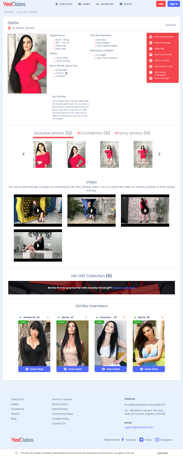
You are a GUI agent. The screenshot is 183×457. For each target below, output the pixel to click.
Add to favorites (162, 60)
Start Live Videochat (164, 36)
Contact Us (59, 423)
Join (161, 4)
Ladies (15, 404)
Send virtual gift (162, 78)
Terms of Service (62, 399)
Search (15, 414)
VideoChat (17, 399)
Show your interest (163, 54)
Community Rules (62, 414)
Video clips (160, 48)
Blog (13, 418)
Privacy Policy (60, 404)
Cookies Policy (60, 418)
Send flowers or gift (164, 66)
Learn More (163, 453)
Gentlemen (17, 409)
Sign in (174, 4)
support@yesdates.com (139, 427)
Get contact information (160, 72)
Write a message (163, 42)
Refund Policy (60, 409)
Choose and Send (124, 287)
